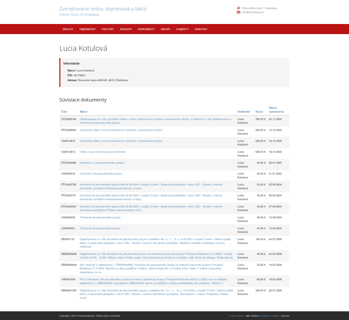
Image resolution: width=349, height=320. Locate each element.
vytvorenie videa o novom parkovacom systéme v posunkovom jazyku (121, 141)
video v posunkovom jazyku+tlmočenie (102, 152)
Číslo (64, 111)
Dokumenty (146, 29)
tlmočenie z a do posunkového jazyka (102, 162)
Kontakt (201, 29)
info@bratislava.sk (252, 12)
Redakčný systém (270, 315)
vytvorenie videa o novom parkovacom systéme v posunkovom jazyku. (121, 130)
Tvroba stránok (236, 315)
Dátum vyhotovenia (276, 109)
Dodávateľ (244, 111)
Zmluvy (67, 29)
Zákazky (126, 29)
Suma (259, 111)
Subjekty (182, 29)
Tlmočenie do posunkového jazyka (100, 217)
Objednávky (87, 29)
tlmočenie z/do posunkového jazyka (101, 173)
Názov (83, 111)
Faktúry (108, 29)
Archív (165, 29)
